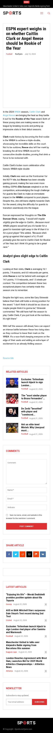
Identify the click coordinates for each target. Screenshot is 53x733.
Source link (8, 358)
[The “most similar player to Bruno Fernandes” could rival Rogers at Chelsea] (12, 399)
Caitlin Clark (35, 112)
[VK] (43, 554)
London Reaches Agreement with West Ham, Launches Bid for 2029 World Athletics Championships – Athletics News (26, 662)
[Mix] (36, 554)
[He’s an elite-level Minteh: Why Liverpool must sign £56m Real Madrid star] (12, 428)
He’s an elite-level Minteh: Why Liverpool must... (32, 427)
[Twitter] (16, 554)
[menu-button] (41, 13)
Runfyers (19, 54)
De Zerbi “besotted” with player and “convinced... (31, 411)
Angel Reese (9, 115)
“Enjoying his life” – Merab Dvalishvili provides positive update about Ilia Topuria (25, 597)
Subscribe (39, 702)
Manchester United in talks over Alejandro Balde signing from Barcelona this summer (22, 645)
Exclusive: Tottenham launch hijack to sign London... (32, 382)
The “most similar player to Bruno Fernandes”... (34, 397)
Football (9, 54)
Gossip (9, 604)
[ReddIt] (22, 554)
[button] (49, 13)
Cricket (9, 620)
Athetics (9, 671)
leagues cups (11, 652)
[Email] (29, 554)
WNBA (17, 112)
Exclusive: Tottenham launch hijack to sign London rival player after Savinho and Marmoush (26, 629)
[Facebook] (9, 554)
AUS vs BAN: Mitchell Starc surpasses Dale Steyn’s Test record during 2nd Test (25, 613)
